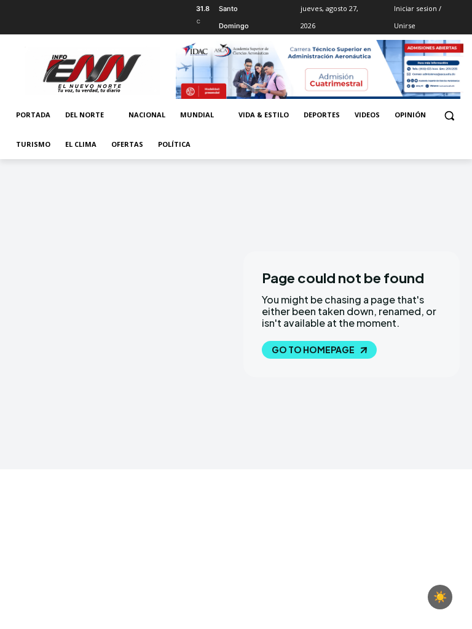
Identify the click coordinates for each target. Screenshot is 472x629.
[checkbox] (440, 597)
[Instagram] (33, 9)
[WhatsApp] (67, 9)
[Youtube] (84, 9)
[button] (449, 115)
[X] (50, 9)
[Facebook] (16, 9)
